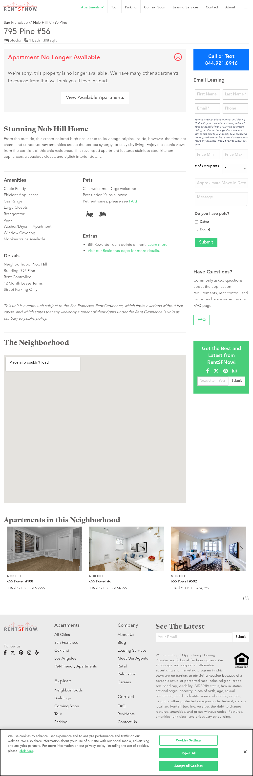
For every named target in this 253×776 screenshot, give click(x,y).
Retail (122, 666)
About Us (126, 634)
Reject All (188, 753)
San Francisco (16, 22)
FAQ (133, 201)
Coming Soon (154, 7)
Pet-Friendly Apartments (75, 666)
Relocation (127, 674)
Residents (126, 713)
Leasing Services (129, 650)
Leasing (185, 7)
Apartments (91, 7)
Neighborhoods (68, 690)
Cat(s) (204, 222)
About (230, 7)
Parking (131, 7)
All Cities (62, 634)
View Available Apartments (95, 97)
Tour (114, 7)
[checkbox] (196, 221)
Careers (124, 682)
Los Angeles (65, 658)
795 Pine (60, 22)
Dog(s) (205, 229)
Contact (212, 7)
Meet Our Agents (129, 658)
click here (26, 751)
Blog (122, 642)
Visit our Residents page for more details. (124, 250)
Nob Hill (40, 22)
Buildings (62, 698)
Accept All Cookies (188, 766)
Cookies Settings (188, 740)
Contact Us (127, 721)
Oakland (61, 650)
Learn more (158, 244)
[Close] (245, 751)
